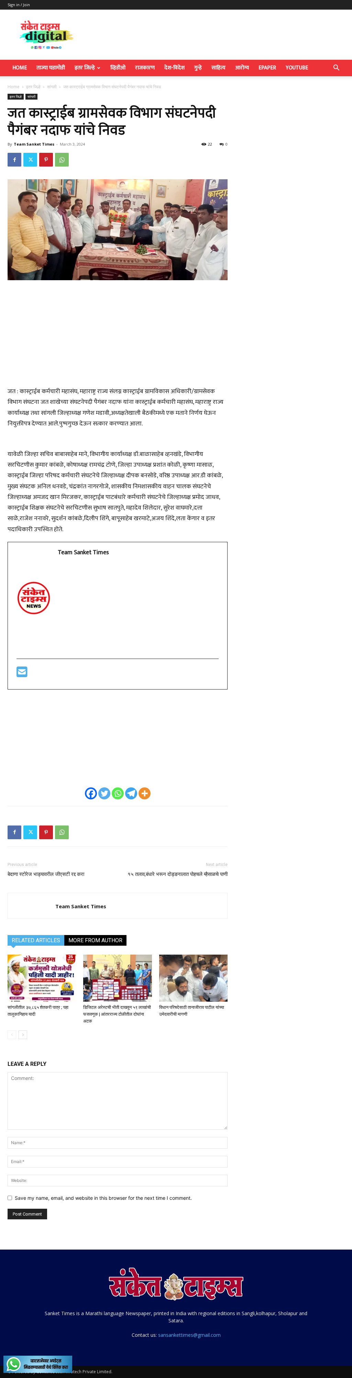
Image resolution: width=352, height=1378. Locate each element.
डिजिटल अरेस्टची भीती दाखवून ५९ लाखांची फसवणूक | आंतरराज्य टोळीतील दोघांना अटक (117, 1014)
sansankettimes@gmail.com (189, 1335)
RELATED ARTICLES (36, 940)
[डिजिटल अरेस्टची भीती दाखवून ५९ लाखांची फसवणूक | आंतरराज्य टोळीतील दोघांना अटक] (117, 978)
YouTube (297, 67)
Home (19, 67)
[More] (145, 793)
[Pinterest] (46, 160)
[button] (336, 68)
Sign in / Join (19, 4)
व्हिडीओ (117, 67)
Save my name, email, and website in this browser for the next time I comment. (103, 1198)
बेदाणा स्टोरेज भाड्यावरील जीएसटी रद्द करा (46, 874)
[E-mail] (22, 675)
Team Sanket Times (34, 144)
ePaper (267, 67)
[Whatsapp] (118, 793)
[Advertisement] (118, 337)
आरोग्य (242, 67)
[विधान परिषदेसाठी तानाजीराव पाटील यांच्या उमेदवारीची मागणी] (193, 978)
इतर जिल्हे (85, 67)
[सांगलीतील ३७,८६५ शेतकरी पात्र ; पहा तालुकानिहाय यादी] (42, 978)
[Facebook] (14, 160)
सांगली (52, 87)
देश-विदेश (174, 67)
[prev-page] (12, 1034)
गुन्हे (198, 67)
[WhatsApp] (62, 160)
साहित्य (218, 67)
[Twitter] (30, 160)
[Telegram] (131, 793)
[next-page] (23, 1034)
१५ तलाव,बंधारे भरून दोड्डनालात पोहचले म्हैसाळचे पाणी (178, 874)
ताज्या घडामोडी (50, 67)
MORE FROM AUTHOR (95, 940)
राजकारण (145, 67)
